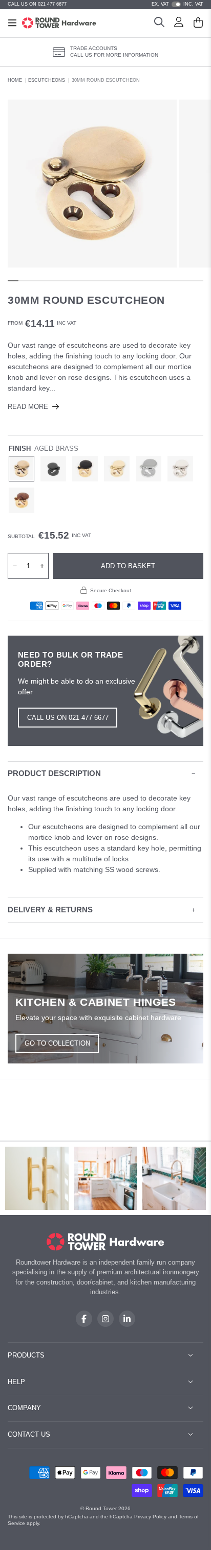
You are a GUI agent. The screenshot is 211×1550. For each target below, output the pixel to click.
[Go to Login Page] (179, 23)
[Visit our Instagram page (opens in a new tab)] (105, 1319)
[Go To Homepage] (106, 1242)
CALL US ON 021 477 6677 (37, 4)
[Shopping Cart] (198, 23)
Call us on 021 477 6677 (68, 717)
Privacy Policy (150, 1516)
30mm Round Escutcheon (106, 80)
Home (15, 80)
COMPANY (24, 1408)
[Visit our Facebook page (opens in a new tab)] (84, 1319)
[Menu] (12, 23)
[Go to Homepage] (59, 23)
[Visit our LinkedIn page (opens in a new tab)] (127, 1319)
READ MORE (28, 406)
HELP (16, 1382)
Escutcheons (46, 80)
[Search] (159, 23)
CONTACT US (29, 1434)
